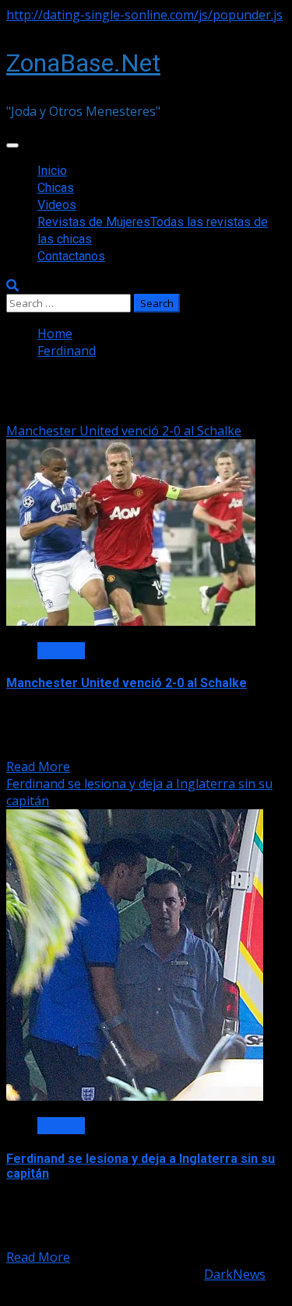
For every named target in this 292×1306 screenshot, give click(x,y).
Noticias (61, 650)
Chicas (55, 187)
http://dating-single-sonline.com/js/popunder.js (144, 14)
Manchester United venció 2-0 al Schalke (123, 430)
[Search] (12, 285)
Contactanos (71, 256)
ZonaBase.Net (83, 63)
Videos (56, 204)
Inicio (52, 170)
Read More (38, 766)
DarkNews (235, 1274)
